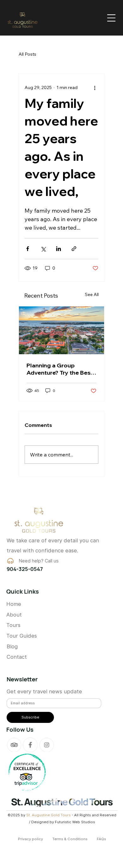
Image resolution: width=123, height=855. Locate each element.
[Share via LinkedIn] (59, 249)
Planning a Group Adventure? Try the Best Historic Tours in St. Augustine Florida (59, 369)
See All (92, 294)
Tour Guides (21, 636)
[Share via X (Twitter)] (43, 249)
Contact (17, 657)
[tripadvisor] (14, 744)
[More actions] (94, 87)
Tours (13, 625)
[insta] (46, 744)
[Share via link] (74, 249)
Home (13, 604)
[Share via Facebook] (28, 249)
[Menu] (111, 18)
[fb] (30, 744)
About (14, 615)
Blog (12, 646)
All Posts (27, 54)
